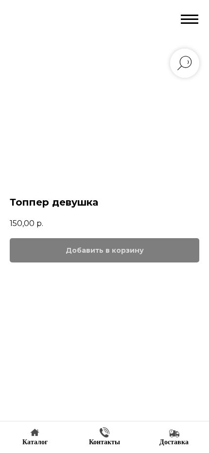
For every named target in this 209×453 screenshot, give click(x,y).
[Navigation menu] (189, 19)
